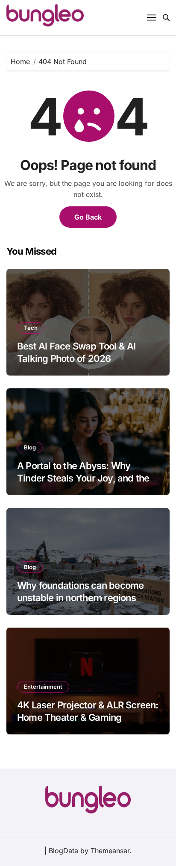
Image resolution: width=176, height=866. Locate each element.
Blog (30, 447)
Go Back (88, 217)
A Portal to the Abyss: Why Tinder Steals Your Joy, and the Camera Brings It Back (83, 478)
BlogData (63, 850)
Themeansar (110, 850)
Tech (31, 327)
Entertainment (43, 686)
